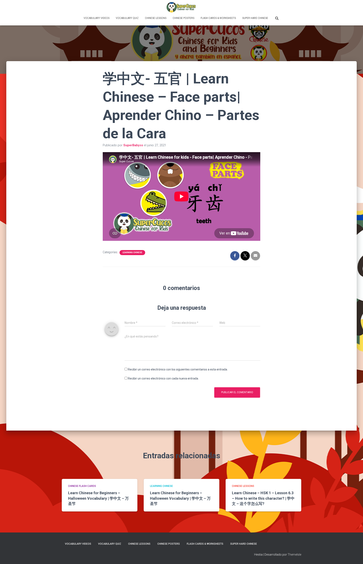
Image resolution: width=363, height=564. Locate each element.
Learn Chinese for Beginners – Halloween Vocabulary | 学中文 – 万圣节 (98, 498)
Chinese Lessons (155, 18)
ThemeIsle (294, 554)
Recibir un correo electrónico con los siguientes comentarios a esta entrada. (178, 369)
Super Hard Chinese (255, 18)
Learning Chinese (132, 252)
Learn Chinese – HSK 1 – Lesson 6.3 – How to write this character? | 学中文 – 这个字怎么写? (263, 498)
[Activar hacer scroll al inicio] (354, 555)
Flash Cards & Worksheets (218, 18)
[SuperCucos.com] (181, 7)
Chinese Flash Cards (82, 486)
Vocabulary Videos (96, 18)
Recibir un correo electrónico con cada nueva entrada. (163, 378)
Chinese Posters (183, 18)
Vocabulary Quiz (127, 18)
